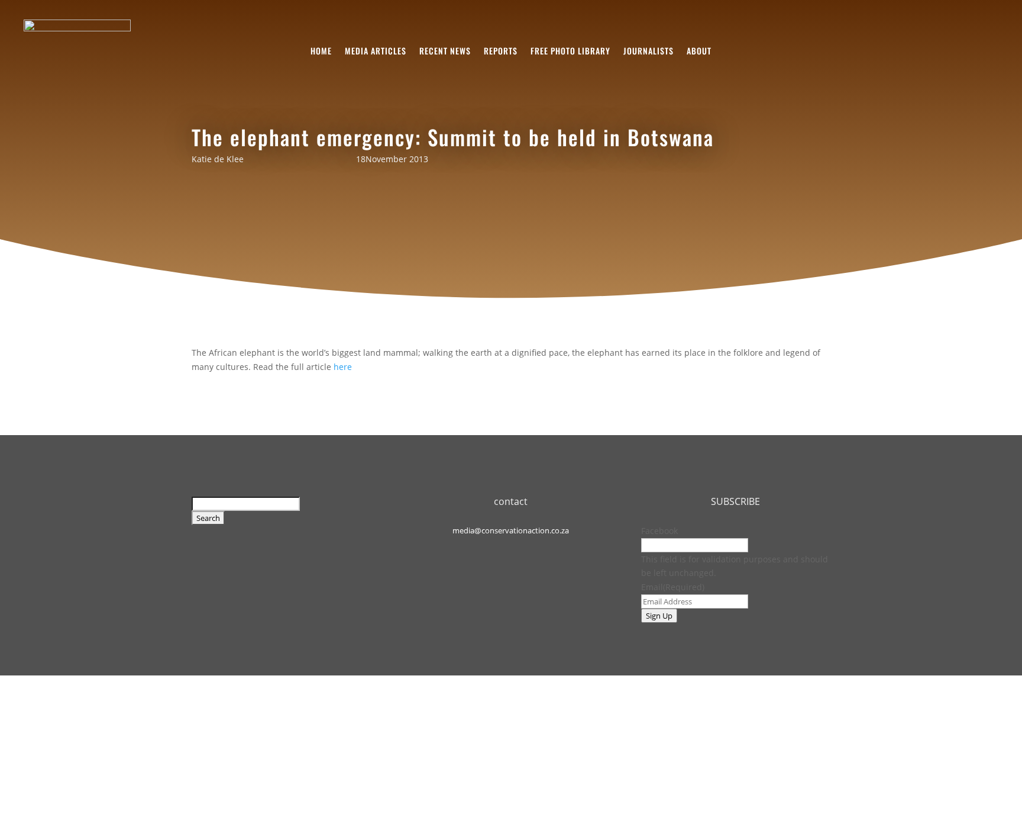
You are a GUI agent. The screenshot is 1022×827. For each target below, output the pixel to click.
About (699, 52)
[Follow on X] (525, 550)
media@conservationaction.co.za (510, 530)
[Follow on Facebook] (496, 550)
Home (321, 52)
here (343, 366)
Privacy (408, 743)
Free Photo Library (570, 52)
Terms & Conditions (345, 743)
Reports (501, 52)
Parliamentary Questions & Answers (502, 743)
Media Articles (375, 52)
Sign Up (659, 615)
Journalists (648, 52)
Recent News (445, 52)
